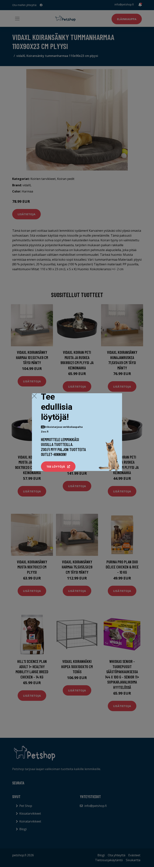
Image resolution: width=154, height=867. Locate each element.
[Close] (34, 395)
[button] (58, 466)
